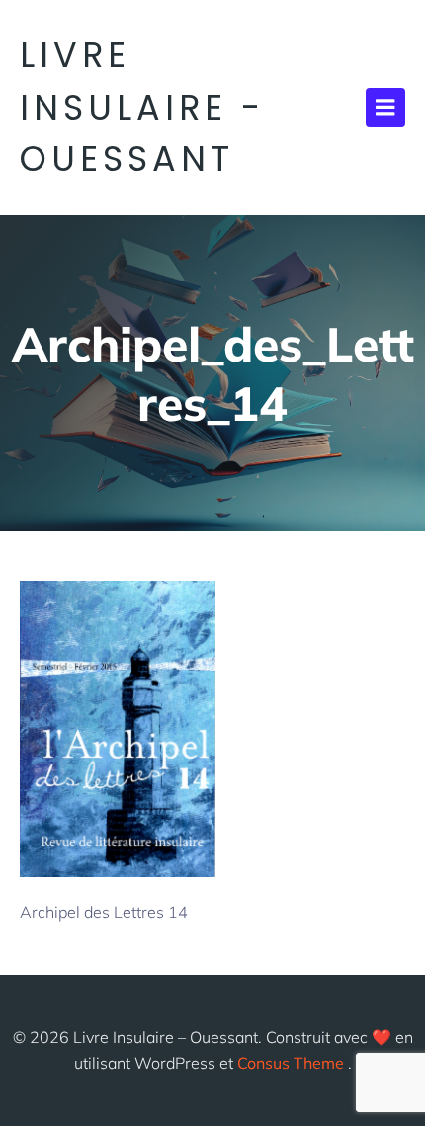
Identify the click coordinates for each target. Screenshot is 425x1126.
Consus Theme (290, 1063)
